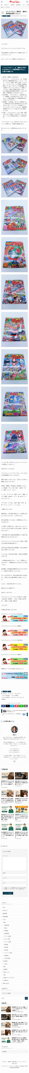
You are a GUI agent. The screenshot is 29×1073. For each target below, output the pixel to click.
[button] (3, 706)
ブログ (8, 15)
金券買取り (6, 955)
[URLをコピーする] (26, 706)
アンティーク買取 (8, 952)
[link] (14, 761)
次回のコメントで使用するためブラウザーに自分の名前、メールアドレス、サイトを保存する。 (15, 888)
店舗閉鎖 (5, 969)
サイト (4, 883)
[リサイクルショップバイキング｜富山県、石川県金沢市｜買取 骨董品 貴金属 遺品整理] (14, 2)
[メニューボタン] (2, 2)
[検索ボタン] (27, 2)
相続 (4, 966)
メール (5, 877)
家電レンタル (6, 972)
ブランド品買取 (7, 936)
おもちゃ (5, 693)
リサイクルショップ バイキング (17, 697)
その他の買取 (7, 958)
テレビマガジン (18, 693)
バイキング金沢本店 (6, 697)
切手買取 (6, 947)
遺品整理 (5, 913)
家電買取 (6, 930)
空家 (4, 974)
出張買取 (3, 699)
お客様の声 (5, 980)
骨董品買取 (5, 916)
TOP (4, 907)
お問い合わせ (6, 983)
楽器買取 (6, 944)
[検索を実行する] (26, 998)
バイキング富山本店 (6, 695)
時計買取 (6, 950)
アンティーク (10, 693)
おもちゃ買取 (7, 939)
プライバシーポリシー (22, 1061)
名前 (4, 872)
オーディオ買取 (7, 941)
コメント (5, 855)
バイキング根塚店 (14, 695)
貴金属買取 (6, 933)
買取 (4, 922)
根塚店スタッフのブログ (8, 977)
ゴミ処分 (4, 15)
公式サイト (5, 910)
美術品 (5, 928)
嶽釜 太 (14, 734)
